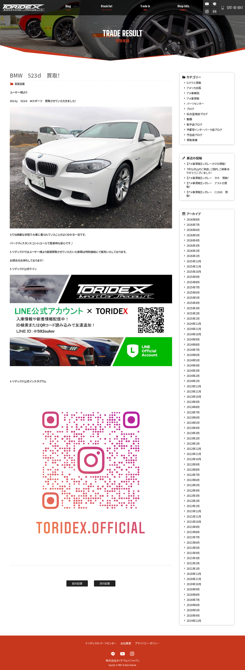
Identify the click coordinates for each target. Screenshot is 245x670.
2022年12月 (194, 448)
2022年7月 (193, 474)
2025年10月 (194, 271)
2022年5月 (193, 485)
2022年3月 (193, 495)
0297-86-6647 (235, 8)
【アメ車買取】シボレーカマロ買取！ (206, 163)
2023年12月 (194, 386)
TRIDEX (23, 7)
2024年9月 (193, 339)
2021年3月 (193, 558)
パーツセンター (195, 103)
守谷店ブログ (194, 135)
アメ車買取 (193, 98)
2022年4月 (193, 490)
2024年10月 (194, 334)
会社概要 (125, 643)
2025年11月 (194, 266)
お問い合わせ (214, 11)
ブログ (190, 108)
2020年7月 (193, 599)
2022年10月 (194, 459)
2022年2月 (193, 500)
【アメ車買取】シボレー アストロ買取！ (206, 184)
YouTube (207, 3)
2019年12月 (194, 620)
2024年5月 (193, 360)
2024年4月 (193, 365)
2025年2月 (193, 313)
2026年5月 (193, 235)
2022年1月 (193, 506)
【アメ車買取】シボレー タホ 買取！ (208, 178)
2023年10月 (194, 396)
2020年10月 (194, 584)
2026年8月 (193, 219)
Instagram (207, 11)
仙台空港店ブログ (197, 114)
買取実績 (20, 83)
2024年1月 (193, 381)
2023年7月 (193, 412)
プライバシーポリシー (147, 643)
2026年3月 (193, 245)
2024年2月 (193, 375)
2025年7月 (193, 287)
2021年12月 (194, 511)
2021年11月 (194, 516)
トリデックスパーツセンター (101, 643)
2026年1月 (193, 256)
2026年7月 (193, 224)
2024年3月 (193, 370)
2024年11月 (194, 329)
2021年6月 (193, 542)
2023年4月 (193, 427)
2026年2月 (193, 250)
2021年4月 (193, 553)
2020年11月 (194, 579)
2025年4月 (193, 302)
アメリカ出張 (194, 88)
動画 (189, 119)
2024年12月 (194, 323)
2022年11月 (194, 454)
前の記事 (77, 583)
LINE (214, 3)
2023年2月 (193, 438)
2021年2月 (193, 563)
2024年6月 (193, 355)
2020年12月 (194, 573)
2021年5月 (193, 547)
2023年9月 (193, 401)
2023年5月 (193, 422)
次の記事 (105, 583)
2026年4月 (193, 240)
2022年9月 (193, 464)
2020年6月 (193, 605)
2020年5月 (193, 610)
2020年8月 (193, 594)
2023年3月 (193, 433)
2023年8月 (193, 407)
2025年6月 (193, 292)
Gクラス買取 (194, 82)
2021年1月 (193, 568)
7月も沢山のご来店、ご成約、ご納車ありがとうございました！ (207, 170)
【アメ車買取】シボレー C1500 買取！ (207, 193)
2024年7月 (193, 349)
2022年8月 (193, 469)
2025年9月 (193, 276)
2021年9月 (193, 526)
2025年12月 (194, 261)
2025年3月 (193, 308)
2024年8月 (193, 344)
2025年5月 (193, 297)
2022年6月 (193, 480)
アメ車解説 (193, 93)
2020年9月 (193, 589)
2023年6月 (193, 417)
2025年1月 (193, 318)
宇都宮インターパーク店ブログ (204, 129)
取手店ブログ (194, 124)
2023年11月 (194, 391)
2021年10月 (194, 521)
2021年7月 (193, 537)
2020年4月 (193, 615)
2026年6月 (193, 230)
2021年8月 (193, 532)
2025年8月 (193, 282)
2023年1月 (193, 443)
